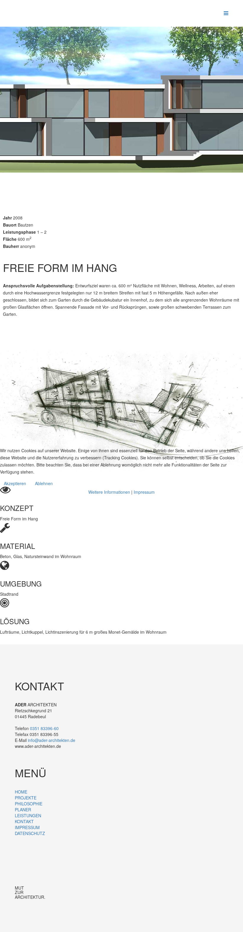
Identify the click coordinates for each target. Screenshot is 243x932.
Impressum (144, 492)
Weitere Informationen (109, 492)
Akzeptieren (15, 483)
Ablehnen (44, 483)
